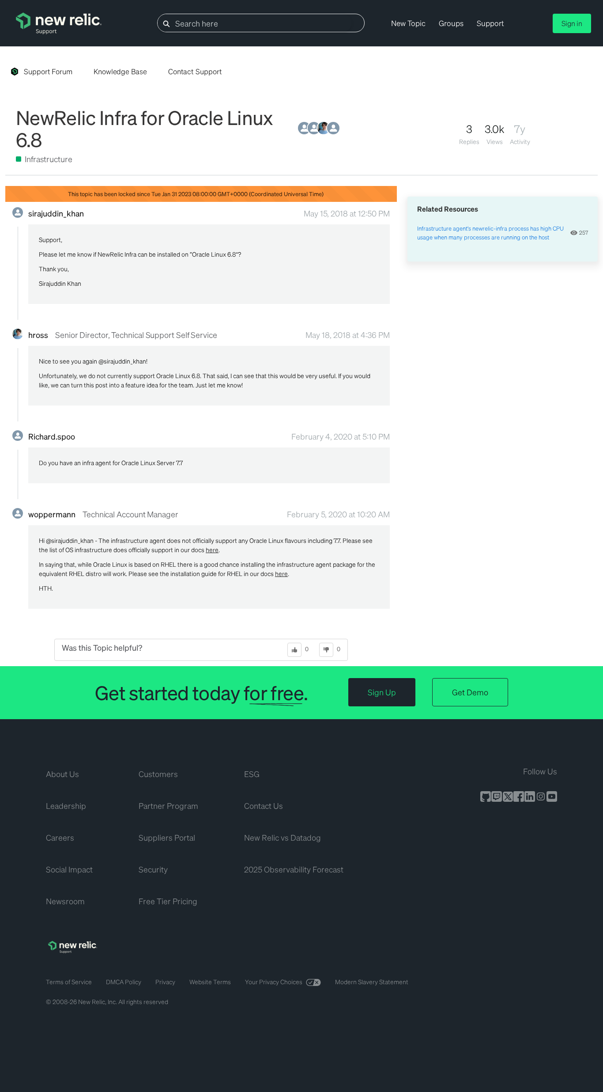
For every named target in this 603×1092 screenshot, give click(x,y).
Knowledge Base (120, 71)
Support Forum (48, 71)
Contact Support (195, 71)
